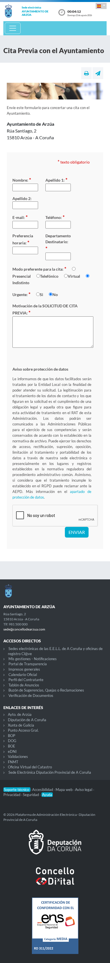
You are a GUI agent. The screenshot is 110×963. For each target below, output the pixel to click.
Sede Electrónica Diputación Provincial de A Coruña (49, 772)
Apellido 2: (22, 198)
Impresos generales (24, 669)
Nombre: (21, 180)
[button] (101, 6)
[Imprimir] (86, 73)
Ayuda (47, 794)
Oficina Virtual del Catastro (30, 767)
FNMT (13, 762)
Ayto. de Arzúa (20, 714)
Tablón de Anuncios (23, 685)
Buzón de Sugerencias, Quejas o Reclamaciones (46, 690)
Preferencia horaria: (22, 239)
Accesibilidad (43, 789)
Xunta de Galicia (21, 725)
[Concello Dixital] (55, 880)
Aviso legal (84, 789)
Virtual (74, 276)
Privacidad (12, 794)
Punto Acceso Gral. (23, 730)
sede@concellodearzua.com (24, 629)
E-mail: (20, 217)
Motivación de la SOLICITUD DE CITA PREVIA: (45, 309)
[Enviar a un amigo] (98, 73)
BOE (11, 746)
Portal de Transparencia (27, 664)
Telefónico (49, 276)
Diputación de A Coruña (27, 720)
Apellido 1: (56, 180)
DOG (12, 740)
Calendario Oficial (22, 674)
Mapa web (64, 789)
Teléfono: (55, 217)
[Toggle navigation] (13, 28)
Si (41, 294)
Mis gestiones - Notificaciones (32, 659)
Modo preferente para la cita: (39, 269)
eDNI (12, 751)
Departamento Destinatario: (58, 242)
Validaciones (18, 756)
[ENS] (55, 930)
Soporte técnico (17, 789)
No (55, 294)
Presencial (21, 276)
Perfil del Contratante (25, 679)
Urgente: (21, 294)
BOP (11, 735)
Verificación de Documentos (30, 695)
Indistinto (20, 282)
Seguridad (31, 794)
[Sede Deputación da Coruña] (55, 847)
